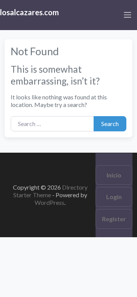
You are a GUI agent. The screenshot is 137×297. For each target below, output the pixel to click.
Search (110, 123)
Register (114, 218)
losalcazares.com (29, 12)
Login (114, 196)
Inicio (114, 175)
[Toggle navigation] (127, 15)
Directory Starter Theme (50, 191)
